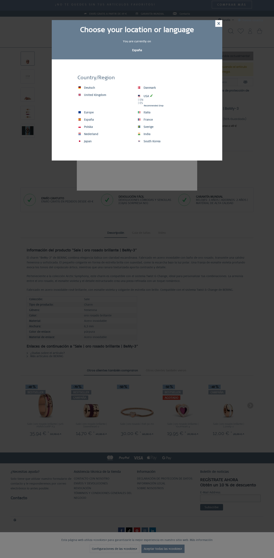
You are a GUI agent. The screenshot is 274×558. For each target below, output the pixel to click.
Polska (88, 126)
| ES (140, 103)
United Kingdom (94, 95)
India (146, 134)
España (88, 119)
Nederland (90, 134)
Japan (87, 141)
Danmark (149, 87)
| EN (140, 99)
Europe (88, 112)
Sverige (148, 126)
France (148, 119)
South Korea (151, 141)
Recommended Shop (153, 106)
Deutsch (89, 87)
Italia (146, 112)
